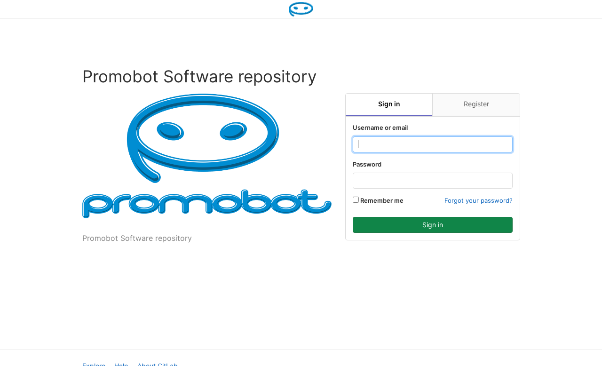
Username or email (380, 127)
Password (367, 164)
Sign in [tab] (389, 104)
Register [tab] (476, 104)
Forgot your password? (478, 200)
